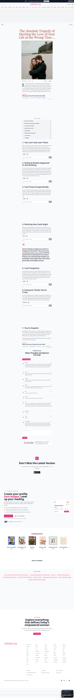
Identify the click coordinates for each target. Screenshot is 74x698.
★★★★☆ (71, 24)
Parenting (46, 657)
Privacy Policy (58, 672)
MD (32, 81)
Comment (25, 437)
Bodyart (63, 7)
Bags (45, 644)
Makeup (37, 655)
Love (30, 7)
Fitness (55, 648)
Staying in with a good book (46, 346)
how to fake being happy (65, 577)
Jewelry (55, 653)
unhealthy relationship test (9, 577)
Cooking (48, 7)
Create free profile (8, 515)
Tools (27, 664)
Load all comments (26, 359)
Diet (32, 7)
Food (69, 7)
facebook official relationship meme (37, 579)
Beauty (64, 644)
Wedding (55, 661)
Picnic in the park (32, 97)
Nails (27, 7)
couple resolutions (37, 577)
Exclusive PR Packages (45, 672)
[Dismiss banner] (50, 441)
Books (72, 7)
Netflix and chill (38, 97)
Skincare (37, 659)
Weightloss (23, 7)
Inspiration (58, 7)
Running (64, 657)
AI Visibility (43, 670)
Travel (37, 661)
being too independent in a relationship (40, 575)
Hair (63, 651)
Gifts (54, 651)
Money (66, 7)
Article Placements (59, 670)
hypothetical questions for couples (32, 253)
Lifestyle (64, 653)
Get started (66, 511)
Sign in (24, 518)
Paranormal (44, 7)
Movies (55, 655)
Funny (14, 7)
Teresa (24, 81)
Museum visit (39, 346)
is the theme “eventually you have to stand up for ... (17, 575)
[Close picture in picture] (62, 690)
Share (50, 81)
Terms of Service (30, 674)
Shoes (28, 659)
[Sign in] (72, 4)
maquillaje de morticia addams (50, 577)
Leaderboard (56, 511)
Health (28, 653)
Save (45, 81)
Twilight (54, 7)
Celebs (6, 7)
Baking (2, 7)
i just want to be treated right (24, 577)
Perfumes (55, 657)
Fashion (36, 7)
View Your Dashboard (21, 515)
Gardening (47, 651)
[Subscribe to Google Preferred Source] (28, 442)
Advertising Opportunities (31, 672)
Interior (39, 7)
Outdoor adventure (33, 346)
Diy (36, 648)
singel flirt (53, 575)
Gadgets (37, 651)
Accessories (10, 7)
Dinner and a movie (26, 97)
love (2, 24)
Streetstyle (55, 659)
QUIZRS (51, 347)
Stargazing (43, 97)
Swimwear (64, 659)
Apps (51, 7)
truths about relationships (63, 575)
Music (20, 7)
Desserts (64, 646)
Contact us (28, 670)
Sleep (17, 7)
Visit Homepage (37, 633)
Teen (27, 661)
